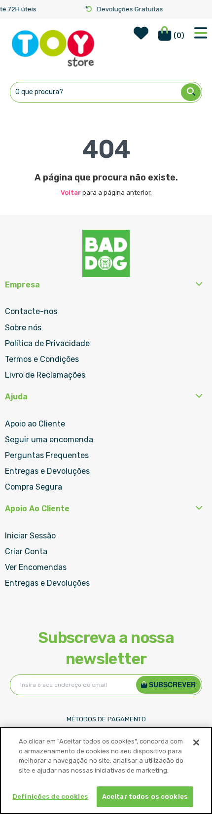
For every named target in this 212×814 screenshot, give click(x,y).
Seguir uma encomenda (49, 439)
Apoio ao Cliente (35, 423)
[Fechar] (196, 742)
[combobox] (106, 92)
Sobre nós (23, 327)
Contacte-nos (31, 311)
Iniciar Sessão (30, 535)
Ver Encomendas (36, 567)
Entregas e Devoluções (47, 471)
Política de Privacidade (47, 343)
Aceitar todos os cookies (145, 796)
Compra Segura (33, 487)
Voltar (71, 192)
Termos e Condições (42, 359)
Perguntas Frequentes (47, 455)
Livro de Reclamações (45, 375)
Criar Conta (26, 551)
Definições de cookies (50, 796)
